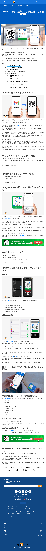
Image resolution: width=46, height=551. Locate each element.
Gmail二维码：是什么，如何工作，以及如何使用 (18, 5)
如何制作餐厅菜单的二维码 (29, 513)
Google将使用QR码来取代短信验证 (14, 66)
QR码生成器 (9, 255)
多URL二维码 (27, 506)
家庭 (3, 5)
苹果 (16, 356)
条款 (41, 530)
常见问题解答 (6, 525)
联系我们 (5, 526)
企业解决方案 (6, 534)
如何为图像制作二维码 (12, 510)
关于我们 (5, 531)
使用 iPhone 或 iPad (13, 78)
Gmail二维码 (7, 218)
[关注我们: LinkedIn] (16, 491)
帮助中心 (5, 527)
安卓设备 (8, 300)
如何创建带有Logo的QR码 (29, 511)
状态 (4, 533)
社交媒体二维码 (13, 430)
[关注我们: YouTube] (19, 491)
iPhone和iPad (10, 341)
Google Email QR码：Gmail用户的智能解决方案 (16, 71)
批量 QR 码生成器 (28, 508)
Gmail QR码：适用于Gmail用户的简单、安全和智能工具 (18, 87)
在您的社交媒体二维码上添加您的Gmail (17, 85)
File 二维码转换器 (11, 516)
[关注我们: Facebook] (26, 491)
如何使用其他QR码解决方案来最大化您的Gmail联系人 (18, 81)
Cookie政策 (40, 535)
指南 (5, 523)
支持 (41, 523)
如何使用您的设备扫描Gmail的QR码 (14, 69)
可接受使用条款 (39, 533)
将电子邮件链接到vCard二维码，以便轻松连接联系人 (20, 83)
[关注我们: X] (29, 491)
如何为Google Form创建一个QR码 (14, 511)
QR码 (36, 119)
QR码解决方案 (21, 235)
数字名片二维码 (11, 508)
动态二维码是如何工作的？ (13, 506)
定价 (4, 535)
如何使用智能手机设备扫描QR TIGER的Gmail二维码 (17, 75)
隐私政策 (40, 534)
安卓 (13, 356)
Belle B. (12, 19)
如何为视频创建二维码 (29, 510)
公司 (5, 530)
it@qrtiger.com (39, 525)
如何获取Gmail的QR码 (11, 73)
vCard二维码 (7, 398)
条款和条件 (40, 531)
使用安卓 (11, 76)
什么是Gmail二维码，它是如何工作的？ (15, 67)
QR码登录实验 (18, 125)
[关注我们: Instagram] (23, 491)
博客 (6, 5)
